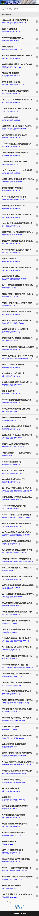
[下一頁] (22, 906)
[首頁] (16, 906)
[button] (3, 2)
